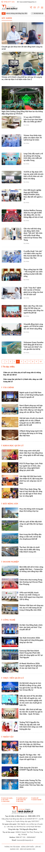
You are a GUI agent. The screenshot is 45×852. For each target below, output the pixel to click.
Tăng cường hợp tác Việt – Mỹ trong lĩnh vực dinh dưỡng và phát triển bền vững (33, 273)
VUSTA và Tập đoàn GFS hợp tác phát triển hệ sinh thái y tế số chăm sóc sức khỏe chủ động (33, 175)
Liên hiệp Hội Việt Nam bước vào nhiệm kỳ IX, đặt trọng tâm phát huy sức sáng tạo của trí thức (31, 479)
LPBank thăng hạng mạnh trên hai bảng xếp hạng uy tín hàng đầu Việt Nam (30, 433)
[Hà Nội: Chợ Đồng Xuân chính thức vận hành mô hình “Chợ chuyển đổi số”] (10, 629)
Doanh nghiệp (11, 562)
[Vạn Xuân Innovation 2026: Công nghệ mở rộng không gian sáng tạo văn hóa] (10, 642)
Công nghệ (9, 620)
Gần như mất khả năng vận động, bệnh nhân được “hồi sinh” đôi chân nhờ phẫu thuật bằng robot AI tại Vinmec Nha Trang (33, 234)
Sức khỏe (26, 125)
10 (41, 361)
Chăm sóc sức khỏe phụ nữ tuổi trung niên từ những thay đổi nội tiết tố (22, 374)
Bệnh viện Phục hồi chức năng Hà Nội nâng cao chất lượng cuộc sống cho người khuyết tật (33, 309)
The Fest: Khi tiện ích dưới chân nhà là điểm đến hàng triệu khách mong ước (29, 549)
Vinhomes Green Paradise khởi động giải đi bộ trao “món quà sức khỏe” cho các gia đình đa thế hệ (33, 346)
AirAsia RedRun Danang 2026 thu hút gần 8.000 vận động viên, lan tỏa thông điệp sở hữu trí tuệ (33, 214)
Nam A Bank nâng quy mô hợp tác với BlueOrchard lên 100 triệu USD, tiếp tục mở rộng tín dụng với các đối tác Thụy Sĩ (31, 409)
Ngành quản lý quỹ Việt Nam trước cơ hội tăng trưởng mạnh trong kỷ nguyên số (31, 395)
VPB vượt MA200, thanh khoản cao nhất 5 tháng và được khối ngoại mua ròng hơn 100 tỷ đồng (31, 596)
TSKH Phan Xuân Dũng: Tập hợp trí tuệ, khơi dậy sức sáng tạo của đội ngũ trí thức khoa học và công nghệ (30, 492)
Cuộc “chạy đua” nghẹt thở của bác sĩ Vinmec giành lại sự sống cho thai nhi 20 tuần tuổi (33, 291)
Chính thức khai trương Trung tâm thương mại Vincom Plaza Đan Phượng (30, 582)
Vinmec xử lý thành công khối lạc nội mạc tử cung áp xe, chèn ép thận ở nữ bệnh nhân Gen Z (22, 78)
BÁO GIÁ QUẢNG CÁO (27, 849)
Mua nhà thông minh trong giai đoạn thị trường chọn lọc (31, 510)
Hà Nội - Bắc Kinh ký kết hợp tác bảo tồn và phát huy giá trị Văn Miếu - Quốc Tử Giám (30, 712)
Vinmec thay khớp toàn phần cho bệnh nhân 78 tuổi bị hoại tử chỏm (33, 138)
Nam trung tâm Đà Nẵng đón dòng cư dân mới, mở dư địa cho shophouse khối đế (30, 537)
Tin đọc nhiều (8, 367)
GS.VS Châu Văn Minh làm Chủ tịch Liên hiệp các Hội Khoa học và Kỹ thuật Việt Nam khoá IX (31, 745)
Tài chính (8, 387)
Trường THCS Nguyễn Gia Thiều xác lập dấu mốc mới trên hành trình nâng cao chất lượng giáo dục (30, 726)
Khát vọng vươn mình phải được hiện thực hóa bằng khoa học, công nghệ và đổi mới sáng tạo (31, 454)
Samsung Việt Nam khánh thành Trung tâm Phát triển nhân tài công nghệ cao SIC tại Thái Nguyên (31, 654)
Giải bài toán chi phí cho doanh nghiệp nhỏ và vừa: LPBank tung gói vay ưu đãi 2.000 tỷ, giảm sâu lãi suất (31, 421)
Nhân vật (8, 737)
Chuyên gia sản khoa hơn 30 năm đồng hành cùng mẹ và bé (22, 48)
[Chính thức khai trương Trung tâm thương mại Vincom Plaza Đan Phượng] (10, 583)
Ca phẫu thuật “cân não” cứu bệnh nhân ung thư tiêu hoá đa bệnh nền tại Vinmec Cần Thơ (33, 254)
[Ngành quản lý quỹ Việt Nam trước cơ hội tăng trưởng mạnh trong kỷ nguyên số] (10, 396)
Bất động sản (10, 504)
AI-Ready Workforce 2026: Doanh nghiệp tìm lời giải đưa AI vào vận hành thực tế (30, 666)
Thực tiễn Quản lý (13, 678)
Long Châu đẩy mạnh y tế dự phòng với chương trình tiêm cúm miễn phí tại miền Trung (33, 157)
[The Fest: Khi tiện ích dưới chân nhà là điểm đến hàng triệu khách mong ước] (10, 551)
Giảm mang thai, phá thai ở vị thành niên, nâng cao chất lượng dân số (22, 380)
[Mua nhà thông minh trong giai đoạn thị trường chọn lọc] (10, 513)
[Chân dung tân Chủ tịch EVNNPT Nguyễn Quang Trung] (10, 771)
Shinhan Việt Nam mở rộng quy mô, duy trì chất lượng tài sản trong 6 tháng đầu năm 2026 (31, 608)
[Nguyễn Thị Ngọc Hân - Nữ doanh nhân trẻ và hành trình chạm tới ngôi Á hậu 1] (10, 758)
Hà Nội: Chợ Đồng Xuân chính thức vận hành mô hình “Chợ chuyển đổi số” (30, 627)
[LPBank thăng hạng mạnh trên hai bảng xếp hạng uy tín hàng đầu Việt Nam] (10, 435)
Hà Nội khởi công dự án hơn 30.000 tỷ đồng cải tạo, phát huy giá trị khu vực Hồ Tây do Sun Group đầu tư (30, 686)
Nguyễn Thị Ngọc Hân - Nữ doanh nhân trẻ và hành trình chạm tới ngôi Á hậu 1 (30, 757)
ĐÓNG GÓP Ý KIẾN (27, 847)
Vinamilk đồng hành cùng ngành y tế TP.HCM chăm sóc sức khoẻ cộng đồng (33, 326)
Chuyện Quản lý (22, 798)
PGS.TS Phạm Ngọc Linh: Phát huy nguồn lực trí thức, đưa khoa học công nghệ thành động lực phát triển (31, 467)
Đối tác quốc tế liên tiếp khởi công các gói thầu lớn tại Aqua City (31, 524)
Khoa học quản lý (13, 445)
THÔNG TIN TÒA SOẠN (12, 847)
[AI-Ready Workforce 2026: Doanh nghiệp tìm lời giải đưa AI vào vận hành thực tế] (10, 667)
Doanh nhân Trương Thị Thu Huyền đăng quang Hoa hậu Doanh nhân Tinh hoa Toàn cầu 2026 (31, 784)
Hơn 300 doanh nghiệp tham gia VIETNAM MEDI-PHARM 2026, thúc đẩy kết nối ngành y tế (33, 194)
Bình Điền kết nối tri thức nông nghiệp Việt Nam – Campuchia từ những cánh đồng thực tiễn (31, 569)
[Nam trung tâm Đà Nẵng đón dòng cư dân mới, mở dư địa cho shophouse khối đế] (10, 538)
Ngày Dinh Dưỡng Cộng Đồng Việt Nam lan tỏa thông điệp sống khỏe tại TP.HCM (22, 113)
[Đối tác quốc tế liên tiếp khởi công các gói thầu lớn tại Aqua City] (10, 525)
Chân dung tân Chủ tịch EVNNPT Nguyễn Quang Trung (31, 769)
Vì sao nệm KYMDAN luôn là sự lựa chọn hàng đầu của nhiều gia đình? (33, 119)
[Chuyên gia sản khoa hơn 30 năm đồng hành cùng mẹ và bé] (22, 33)
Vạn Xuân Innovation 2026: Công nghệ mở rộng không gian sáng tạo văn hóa (31, 640)
